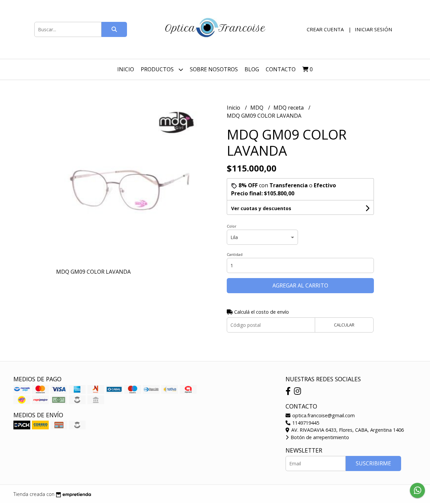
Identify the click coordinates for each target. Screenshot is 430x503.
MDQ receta (289, 107)
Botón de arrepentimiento (319, 437)
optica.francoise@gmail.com (323, 415)
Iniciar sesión (373, 29)
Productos (158, 69)
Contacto (281, 69)
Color (231, 226)
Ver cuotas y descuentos (261, 208)
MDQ (257, 107)
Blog (252, 69)
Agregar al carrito (300, 285)
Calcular (344, 325)
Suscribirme (373, 463)
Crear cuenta (325, 29)
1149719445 (305, 423)
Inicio (125, 69)
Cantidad (235, 254)
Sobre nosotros (214, 69)
